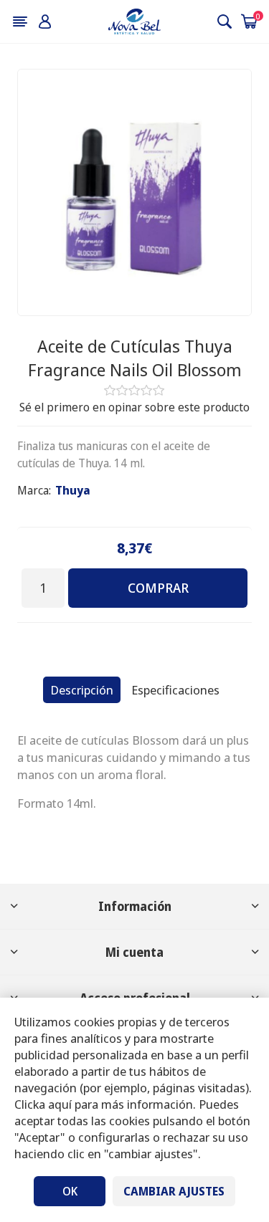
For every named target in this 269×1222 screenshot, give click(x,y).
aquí (60, 1104)
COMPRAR (158, 587)
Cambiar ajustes (174, 1191)
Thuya (72, 490)
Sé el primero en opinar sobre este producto (134, 407)
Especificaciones (175, 690)
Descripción (81, 690)
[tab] (82, 690)
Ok (69, 1191)
